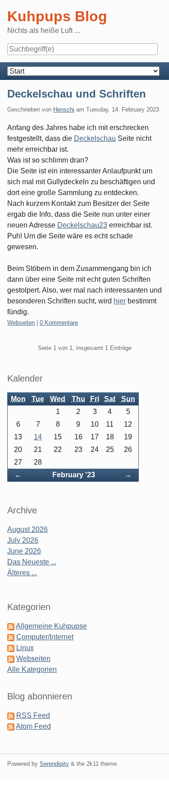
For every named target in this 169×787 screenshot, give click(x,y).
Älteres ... (22, 573)
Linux (25, 648)
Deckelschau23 (82, 225)
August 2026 (27, 529)
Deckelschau (95, 138)
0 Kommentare (59, 322)
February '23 (73, 475)
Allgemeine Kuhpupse (51, 626)
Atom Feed (33, 726)
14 (38, 437)
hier (120, 301)
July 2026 (22, 540)
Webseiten (21, 322)
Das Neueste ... (31, 562)
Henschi (63, 109)
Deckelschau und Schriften (76, 94)
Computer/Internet (44, 637)
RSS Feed (33, 715)
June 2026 (24, 551)
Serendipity (54, 763)
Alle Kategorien (32, 669)
